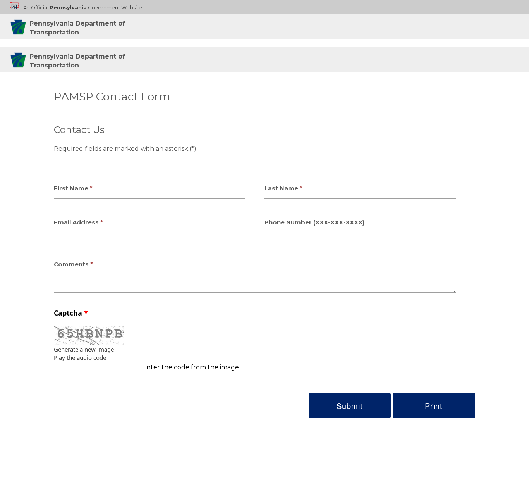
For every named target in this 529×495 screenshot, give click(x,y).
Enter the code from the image (190, 367)
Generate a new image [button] (84, 349)
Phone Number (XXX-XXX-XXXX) (314, 222)
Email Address (76, 222)
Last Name (281, 188)
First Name (71, 188)
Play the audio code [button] (80, 357)
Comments (71, 264)
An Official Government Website (82, 7)
